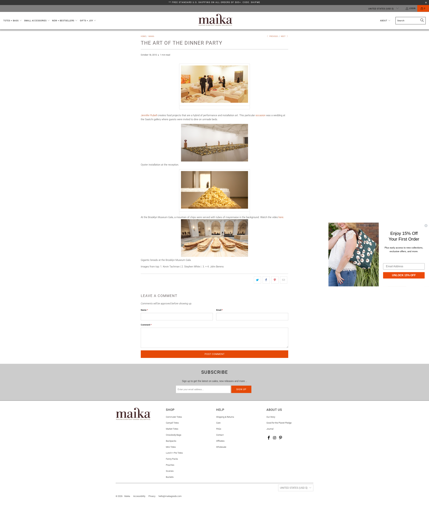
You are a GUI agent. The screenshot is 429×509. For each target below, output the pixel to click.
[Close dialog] (426, 225)
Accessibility (139, 496)
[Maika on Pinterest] (280, 438)
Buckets (170, 477)
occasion (260, 115)
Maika (127, 496)
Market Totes (172, 429)
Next (283, 36)
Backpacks (171, 441)
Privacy (151, 496)
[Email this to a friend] (283, 280)
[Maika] (215, 21)
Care (218, 423)
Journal (269, 429)
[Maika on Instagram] (274, 438)
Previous (273, 36)
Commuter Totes (174, 417)
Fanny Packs (172, 459)
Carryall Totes (172, 423)
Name (144, 310)
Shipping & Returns (225, 417)
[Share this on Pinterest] (275, 280)
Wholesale (221, 447)
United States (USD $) (381, 9)
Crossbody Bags (173, 435)
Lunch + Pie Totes (174, 453)
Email (219, 310)
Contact (220, 435)
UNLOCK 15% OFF (404, 275)
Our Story (270, 417)
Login (412, 8)
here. (281, 217)
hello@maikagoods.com (170, 496)
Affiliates (220, 441)
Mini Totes (171, 447)
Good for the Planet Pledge (279, 423)
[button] (12, 21)
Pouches (170, 465)
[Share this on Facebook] (266, 280)
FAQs (218, 429)
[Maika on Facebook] (268, 438)
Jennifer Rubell (149, 115)
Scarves (170, 471)
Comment (146, 324)
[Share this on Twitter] (257, 280)
